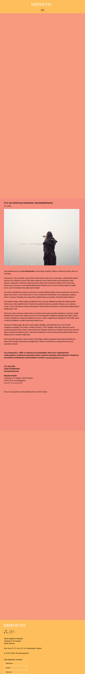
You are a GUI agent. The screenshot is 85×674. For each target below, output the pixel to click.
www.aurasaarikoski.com (54, 358)
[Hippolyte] (42, 5)
